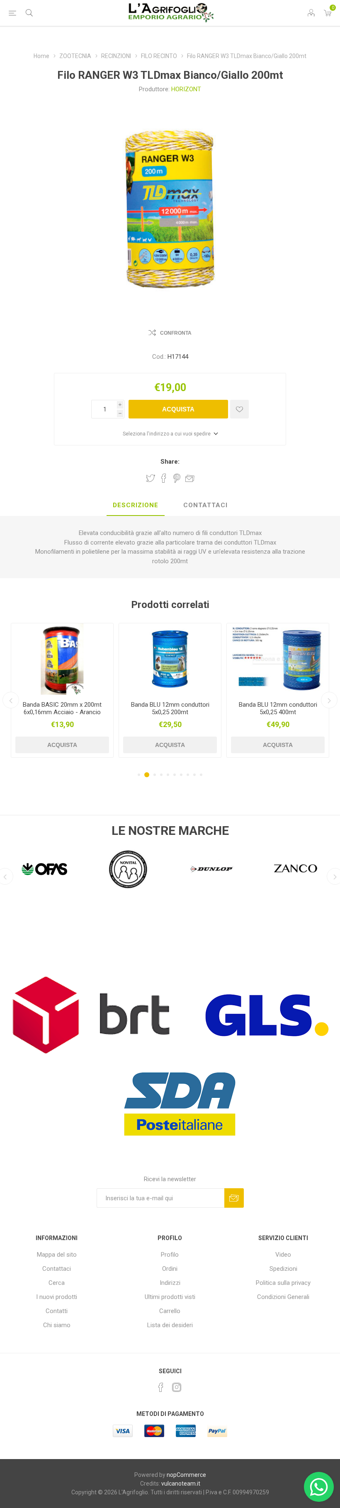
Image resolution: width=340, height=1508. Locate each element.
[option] (62, 690)
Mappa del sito (57, 1254)
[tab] (136, 505)
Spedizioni (283, 1268)
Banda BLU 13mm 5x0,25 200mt (62, 708)
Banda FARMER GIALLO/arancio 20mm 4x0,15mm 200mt (278, 712)
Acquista (178, 409)
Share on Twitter (150, 478)
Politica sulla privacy (283, 1283)
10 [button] (201, 774)
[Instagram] (176, 1387)
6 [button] (174, 774)
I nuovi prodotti (56, 1297)
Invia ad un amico (189, 478)
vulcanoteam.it (180, 1483)
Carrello (169, 1311)
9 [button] (194, 774)
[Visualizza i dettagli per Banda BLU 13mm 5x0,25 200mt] (62, 659)
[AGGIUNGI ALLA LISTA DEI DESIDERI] (239, 409)
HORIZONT (186, 89)
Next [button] (329, 700)
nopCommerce (186, 1475)
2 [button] (145, 774)
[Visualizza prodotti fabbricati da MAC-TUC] (295, 869)
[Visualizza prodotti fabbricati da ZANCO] (212, 869)
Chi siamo (56, 1325)
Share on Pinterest (176, 478)
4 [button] (161, 774)
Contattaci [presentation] (205, 505)
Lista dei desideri (170, 1325)
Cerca (57, 1283)
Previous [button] (10, 700)
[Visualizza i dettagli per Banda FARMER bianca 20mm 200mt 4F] (170, 659)
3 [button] (153, 774)
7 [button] (181, 774)
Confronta (176, 333)
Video (283, 1254)
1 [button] (139, 774)
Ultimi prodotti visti (170, 1297)
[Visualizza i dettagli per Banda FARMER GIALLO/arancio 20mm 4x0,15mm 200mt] (278, 659)
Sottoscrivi (234, 1198)
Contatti (57, 1311)
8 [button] (188, 774)
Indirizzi (170, 1283)
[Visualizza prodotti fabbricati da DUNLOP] (128, 869)
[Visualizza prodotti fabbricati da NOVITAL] (44, 869)
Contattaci (56, 1268)
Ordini (169, 1268)
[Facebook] (161, 1387)
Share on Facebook (163, 478)
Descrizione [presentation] (135, 505)
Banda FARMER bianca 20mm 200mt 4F (170, 708)
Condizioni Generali (283, 1297)
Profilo (170, 1254)
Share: (170, 461)
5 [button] (168, 774)
